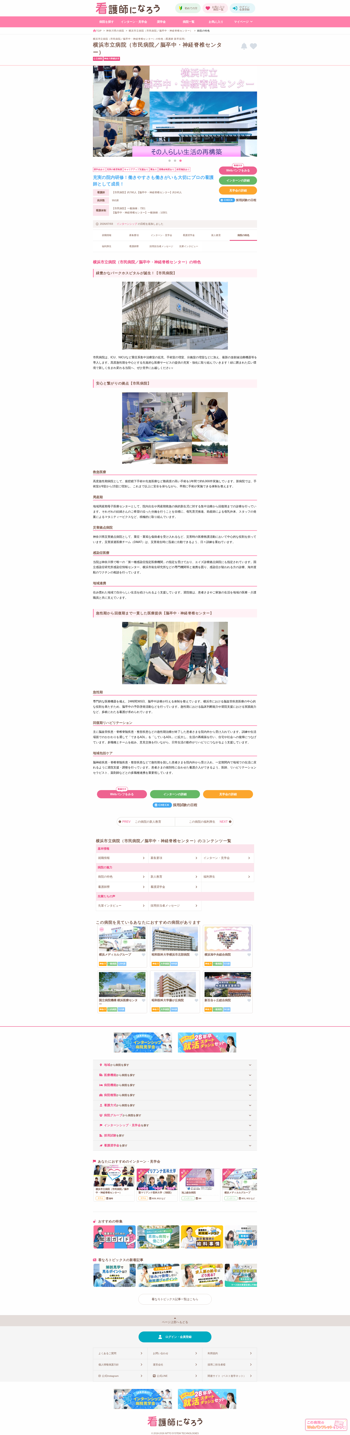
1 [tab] (169, 161)
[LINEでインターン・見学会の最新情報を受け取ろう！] (244, 46)
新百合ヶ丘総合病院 (218, 1000)
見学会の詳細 (238, 190)
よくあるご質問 (107, 1353)
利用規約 (213, 1353)
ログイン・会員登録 (178, 1336)
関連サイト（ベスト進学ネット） (227, 1375)
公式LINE (162, 1375)
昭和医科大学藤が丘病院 (168, 1000)
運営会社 (158, 1364)
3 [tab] (180, 161)
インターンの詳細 (238, 180)
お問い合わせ (160, 1353)
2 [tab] (175, 161)
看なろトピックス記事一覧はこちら (175, 1299)
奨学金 (161, 21)
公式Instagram (110, 1375)
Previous (97, 112)
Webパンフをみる (238, 170)
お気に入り (216, 21)
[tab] (175, 1065)
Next (253, 112)
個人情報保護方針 (108, 1364)
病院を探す (106, 21)
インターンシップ (127, 223)
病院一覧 (189, 21)
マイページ (241, 21)
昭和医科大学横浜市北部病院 (171, 954)
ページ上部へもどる (175, 1322)
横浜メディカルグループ (115, 954)
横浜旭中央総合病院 (218, 954)
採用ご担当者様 (216, 1364)
